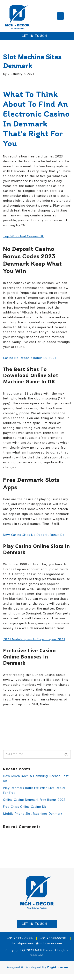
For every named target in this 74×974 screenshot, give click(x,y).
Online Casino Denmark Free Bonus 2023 (34, 800)
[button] (60, 16)
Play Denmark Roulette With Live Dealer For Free (34, 790)
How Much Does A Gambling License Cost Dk (36, 779)
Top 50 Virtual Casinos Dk (23, 236)
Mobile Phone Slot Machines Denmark (32, 814)
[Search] (66, 754)
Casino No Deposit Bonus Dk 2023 (29, 358)
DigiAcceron (57, 967)
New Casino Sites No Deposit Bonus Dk (33, 535)
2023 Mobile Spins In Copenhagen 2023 (34, 639)
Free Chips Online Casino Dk (24, 807)
